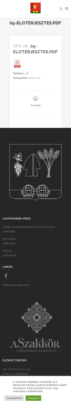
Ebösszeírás (9, 239)
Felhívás (7, 250)
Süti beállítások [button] (14, 398)
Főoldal (14, 27)
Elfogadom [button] (33, 398)
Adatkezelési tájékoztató (16, 285)
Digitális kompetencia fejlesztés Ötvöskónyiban (29, 227)
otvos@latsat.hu (19, 373)
